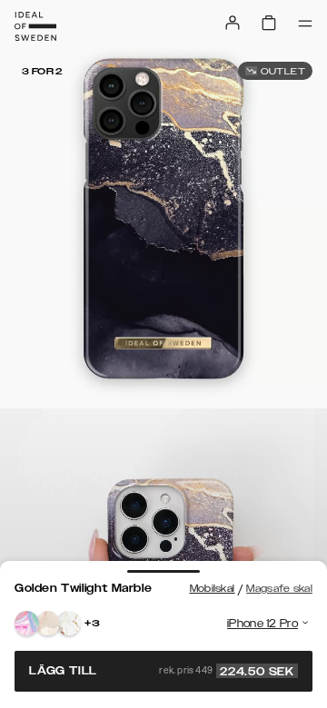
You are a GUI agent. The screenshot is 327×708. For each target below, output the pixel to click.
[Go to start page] (35, 26)
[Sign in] (232, 23)
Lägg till (161, 671)
